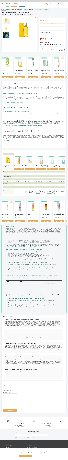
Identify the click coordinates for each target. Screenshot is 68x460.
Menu (4, 6)
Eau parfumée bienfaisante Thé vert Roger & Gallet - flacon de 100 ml (46, 71)
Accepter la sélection (25, 456)
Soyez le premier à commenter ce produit (8, 14)
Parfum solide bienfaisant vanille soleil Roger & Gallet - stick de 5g (30, 166)
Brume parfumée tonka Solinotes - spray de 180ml (41, 166)
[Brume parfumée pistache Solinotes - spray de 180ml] (52, 160)
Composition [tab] (25, 83)
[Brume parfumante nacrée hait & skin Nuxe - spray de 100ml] (19, 160)
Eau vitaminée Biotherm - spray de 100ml (7, 166)
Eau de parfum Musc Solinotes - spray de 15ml (7, 70)
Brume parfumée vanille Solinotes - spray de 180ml (20, 70)
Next (66, 55)
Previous (64, 55)
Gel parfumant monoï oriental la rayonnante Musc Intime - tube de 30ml (7, 214)
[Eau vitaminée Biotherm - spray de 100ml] (8, 160)
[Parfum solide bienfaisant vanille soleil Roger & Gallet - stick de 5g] (30, 160)
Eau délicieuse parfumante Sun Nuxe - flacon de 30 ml (33, 214)
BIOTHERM (21, 14)
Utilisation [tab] (16, 83)
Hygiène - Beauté (19, 9)
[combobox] (30, 3)
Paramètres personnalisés (40, 456)
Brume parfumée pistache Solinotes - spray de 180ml (52, 166)
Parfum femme (30, 9)
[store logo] (6, 3)
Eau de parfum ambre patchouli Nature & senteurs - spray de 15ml (19, 214)
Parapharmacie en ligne (10, 9)
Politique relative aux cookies (23, 453)
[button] (35, 18)
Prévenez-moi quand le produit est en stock (52, 17)
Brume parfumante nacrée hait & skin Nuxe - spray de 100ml (18, 166)
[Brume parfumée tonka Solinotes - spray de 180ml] (41, 160)
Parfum (25, 9)
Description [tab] (7, 83)
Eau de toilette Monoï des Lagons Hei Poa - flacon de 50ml (33, 70)
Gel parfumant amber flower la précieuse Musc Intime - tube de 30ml (59, 71)
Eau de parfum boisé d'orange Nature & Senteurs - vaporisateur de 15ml (59, 214)
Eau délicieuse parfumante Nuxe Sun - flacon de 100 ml (45, 214)
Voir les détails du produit (28, 14)
